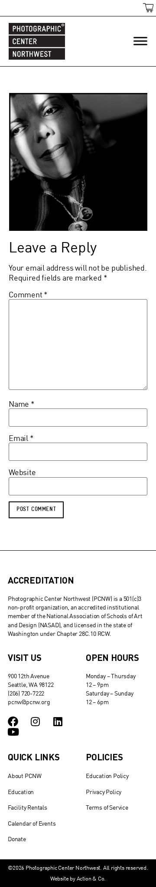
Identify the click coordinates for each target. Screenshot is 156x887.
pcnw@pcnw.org (29, 701)
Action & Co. (91, 878)
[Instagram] (35, 721)
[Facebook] (13, 721)
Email (21, 438)
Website (22, 472)
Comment (28, 295)
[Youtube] (13, 732)
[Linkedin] (58, 721)
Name (22, 404)
